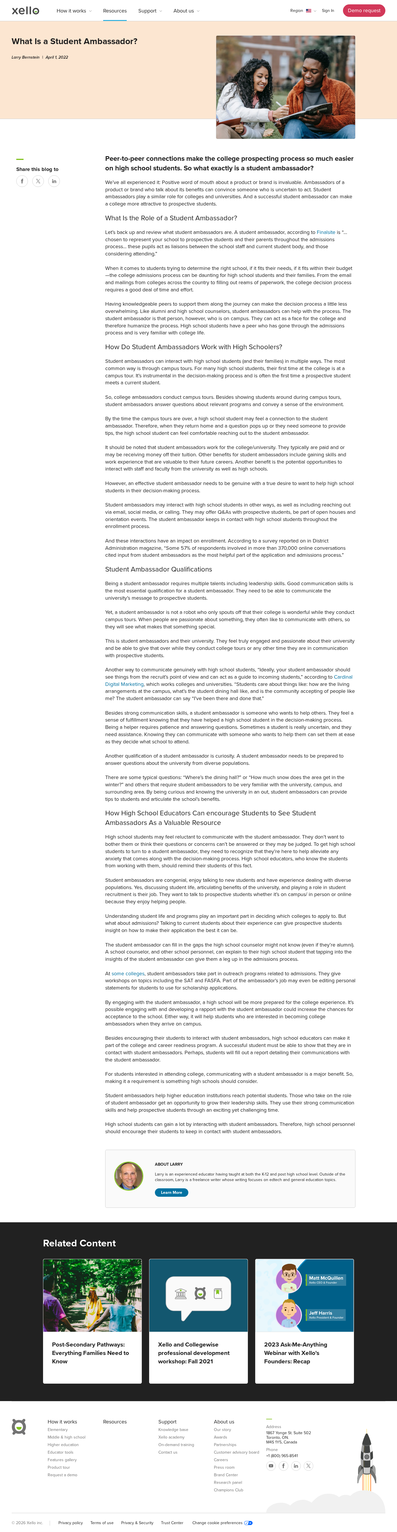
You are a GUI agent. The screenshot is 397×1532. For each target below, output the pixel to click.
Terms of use (102, 1522)
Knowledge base (173, 1430)
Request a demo (62, 1475)
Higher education (63, 1445)
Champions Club (228, 1490)
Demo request (364, 10)
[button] (303, 10)
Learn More (171, 1192)
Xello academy (171, 1437)
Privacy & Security (137, 1522)
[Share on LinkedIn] (54, 181)
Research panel (228, 1482)
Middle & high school (66, 1437)
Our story (222, 1430)
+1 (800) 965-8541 (282, 1456)
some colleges (128, 973)
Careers (221, 1460)
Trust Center (172, 1522)
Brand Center (226, 1475)
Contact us (168, 1452)
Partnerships (225, 1445)
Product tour (59, 1467)
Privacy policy (70, 1522)
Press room (224, 1467)
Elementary (58, 1430)
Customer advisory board (236, 1452)
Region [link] (296, 10)
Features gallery (62, 1460)
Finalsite (326, 232)
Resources (115, 11)
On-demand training (176, 1445)
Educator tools (61, 1452)
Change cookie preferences (217, 1523)
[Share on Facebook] (22, 181)
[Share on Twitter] (38, 181)
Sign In (328, 10)
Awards (220, 1437)
